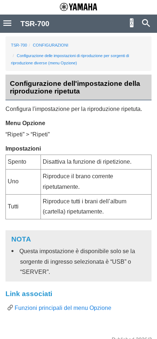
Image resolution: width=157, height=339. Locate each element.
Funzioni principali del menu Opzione (63, 308)
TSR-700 (19, 45)
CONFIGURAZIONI (50, 45)
